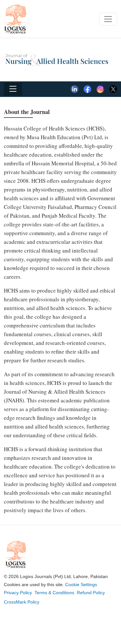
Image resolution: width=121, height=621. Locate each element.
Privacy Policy (18, 592)
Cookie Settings (81, 584)
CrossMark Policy (21, 602)
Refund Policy (91, 592)
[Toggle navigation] (108, 19)
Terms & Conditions (54, 592)
